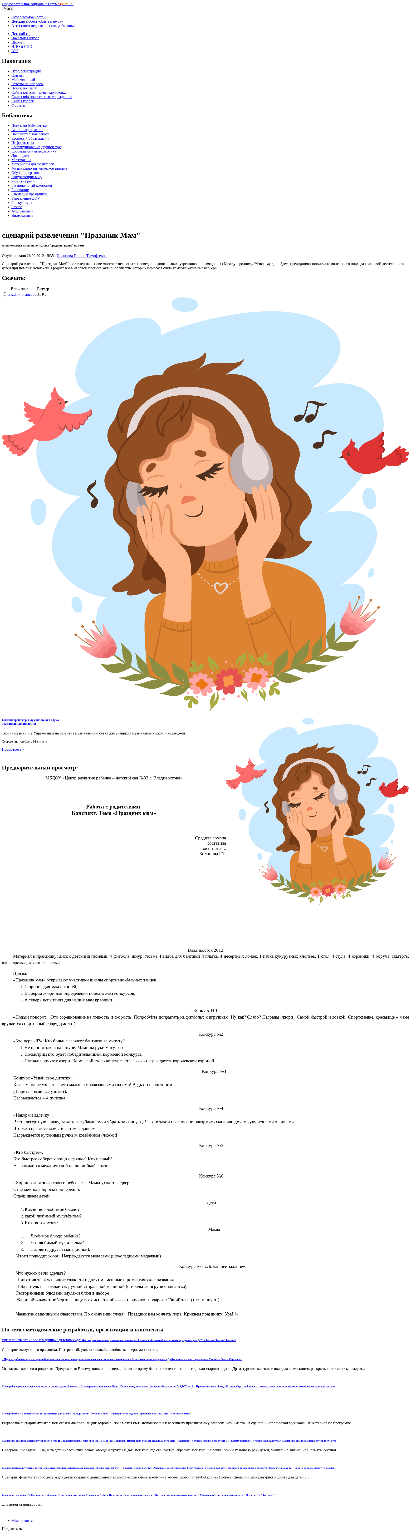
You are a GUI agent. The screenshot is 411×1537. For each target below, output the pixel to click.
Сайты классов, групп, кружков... (38, 92)
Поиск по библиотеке (29, 125)
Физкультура (21, 203)
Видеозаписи (22, 215)
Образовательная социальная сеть (37, 4)
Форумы (18, 105)
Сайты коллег (22, 101)
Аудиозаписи (22, 211)
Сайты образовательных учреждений (41, 97)
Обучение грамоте (26, 173)
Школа (16, 42)
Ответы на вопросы (27, 84)
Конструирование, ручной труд (36, 147)
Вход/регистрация (26, 71)
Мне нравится (22, 1520)
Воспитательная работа (30, 134)
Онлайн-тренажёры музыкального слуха (30, 721)
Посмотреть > (13, 749)
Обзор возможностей (28, 17)
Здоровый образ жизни (30, 138)
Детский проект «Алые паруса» (37, 21)
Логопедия (20, 155)
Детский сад (21, 34)
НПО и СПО (21, 46)
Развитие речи (23, 181)
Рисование (20, 190)
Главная (17, 75)
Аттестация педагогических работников (44, 26)
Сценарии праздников (29, 194)
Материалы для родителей (32, 164)
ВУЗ (14, 51)
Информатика (22, 143)
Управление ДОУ (25, 198)
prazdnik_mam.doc (21, 294)
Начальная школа (25, 38)
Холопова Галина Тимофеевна (82, 256)
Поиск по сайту (24, 88)
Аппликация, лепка (27, 130)
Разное (16, 207)
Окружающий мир (26, 177)
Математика (21, 160)
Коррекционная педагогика (33, 151)
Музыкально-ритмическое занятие (39, 168)
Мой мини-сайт (24, 80)
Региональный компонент (32, 185)
